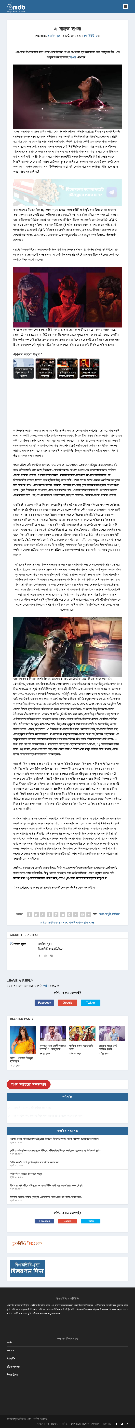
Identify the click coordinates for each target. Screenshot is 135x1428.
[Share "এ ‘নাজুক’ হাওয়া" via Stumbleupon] (75, 914)
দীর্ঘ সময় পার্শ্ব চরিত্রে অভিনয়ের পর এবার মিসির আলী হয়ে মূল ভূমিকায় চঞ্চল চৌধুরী (46, 1185)
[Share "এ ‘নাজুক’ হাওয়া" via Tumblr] (49, 914)
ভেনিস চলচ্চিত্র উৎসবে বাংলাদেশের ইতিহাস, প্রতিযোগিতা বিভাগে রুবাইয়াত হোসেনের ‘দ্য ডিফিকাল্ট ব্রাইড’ (55, 1150)
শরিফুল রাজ (82, 923)
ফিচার (9, 1342)
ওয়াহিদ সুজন (54, 36)
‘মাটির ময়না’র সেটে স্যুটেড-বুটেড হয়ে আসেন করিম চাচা (34, 1162)
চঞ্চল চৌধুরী (105, 914)
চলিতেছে (10, 1350)
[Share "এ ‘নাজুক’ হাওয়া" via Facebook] (29, 914)
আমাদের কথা (43, 1424)
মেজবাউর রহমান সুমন (56, 923)
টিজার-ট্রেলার (12, 1374)
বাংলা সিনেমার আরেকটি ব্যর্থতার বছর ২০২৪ (32, 1107)
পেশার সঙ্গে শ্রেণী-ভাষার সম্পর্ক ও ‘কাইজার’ (53, 1047)
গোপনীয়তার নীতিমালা (80, 1424)
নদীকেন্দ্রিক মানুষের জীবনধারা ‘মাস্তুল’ (26, 1174)
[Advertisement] (67, 405)
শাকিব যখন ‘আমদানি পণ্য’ (81, 1047)
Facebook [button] (44, 1003)
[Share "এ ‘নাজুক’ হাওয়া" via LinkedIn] (62, 914)
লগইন (46, 986)
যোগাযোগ (95, 1424)
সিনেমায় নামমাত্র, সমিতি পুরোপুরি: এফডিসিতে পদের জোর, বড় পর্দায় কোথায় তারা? (46, 1197)
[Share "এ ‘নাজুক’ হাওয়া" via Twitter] (36, 914)
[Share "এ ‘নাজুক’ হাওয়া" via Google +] (43, 914)
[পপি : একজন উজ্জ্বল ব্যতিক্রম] (23, 1039)
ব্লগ (85, 36)
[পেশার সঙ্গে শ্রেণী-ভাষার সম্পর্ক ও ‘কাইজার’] (53, 1033)
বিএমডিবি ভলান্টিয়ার (59, 1424)
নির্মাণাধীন (11, 1358)
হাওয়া (73, 57)
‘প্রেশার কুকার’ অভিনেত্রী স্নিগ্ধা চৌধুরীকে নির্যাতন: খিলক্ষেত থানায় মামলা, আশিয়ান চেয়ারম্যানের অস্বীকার (54, 1139)
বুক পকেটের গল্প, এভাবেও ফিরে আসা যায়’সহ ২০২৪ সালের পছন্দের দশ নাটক (48, 1115)
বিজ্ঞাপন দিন (107, 1424)
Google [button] (67, 1003)
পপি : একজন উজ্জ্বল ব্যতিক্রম (21, 1059)
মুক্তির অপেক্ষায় (13, 1366)
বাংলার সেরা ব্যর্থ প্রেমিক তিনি (108, 1047)
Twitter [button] (90, 1003)
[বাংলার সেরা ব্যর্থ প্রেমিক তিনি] (112, 1033)
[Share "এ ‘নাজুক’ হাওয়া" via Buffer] (69, 914)
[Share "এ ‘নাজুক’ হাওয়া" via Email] (82, 914)
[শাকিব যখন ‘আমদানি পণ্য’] (82, 1033)
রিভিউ (91, 36)
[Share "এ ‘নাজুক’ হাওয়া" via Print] (89, 914)
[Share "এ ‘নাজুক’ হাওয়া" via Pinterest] (56, 914)
